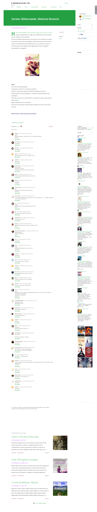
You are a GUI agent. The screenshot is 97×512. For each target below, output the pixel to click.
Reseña (16, 100)
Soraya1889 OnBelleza (19, 300)
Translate (88, 129)
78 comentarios (20, 452)
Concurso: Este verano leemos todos (24, 437)
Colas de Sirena (81, 303)
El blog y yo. (19, 6)
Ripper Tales (80, 293)
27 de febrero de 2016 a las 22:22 (24, 245)
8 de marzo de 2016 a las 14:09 (24, 369)
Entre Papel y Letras (82, 271)
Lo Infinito (17, 253)
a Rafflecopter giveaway (17, 122)
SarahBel (16, 159)
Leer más (47, 452)
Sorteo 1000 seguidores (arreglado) (24, 459)
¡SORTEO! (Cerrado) (82, 157)
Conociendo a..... (44, 6)
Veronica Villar (17, 196)
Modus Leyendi (18, 375)
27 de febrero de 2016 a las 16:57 (27, 196)
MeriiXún (16, 133)
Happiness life (17, 307)
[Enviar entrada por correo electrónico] (21, 126)
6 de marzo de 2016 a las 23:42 (29, 347)
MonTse (16, 180)
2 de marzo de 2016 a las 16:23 (30, 300)
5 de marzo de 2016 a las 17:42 (24, 325)
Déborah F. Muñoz (18, 313)
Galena (16, 174)
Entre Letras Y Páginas (83, 287)
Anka (16, 239)
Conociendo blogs (34, 6)
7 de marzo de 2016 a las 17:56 (22, 354)
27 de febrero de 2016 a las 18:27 (28, 217)
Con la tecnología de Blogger (40, 503)
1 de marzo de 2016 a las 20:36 (25, 283)
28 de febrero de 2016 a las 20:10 (27, 271)
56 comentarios (20, 475)
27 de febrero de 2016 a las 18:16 (23, 211)
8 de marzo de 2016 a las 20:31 (28, 375)
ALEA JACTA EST (81, 167)
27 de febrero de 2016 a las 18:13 (23, 203)
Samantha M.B (18, 217)
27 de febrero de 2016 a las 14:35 (24, 174)
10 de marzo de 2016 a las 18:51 (25, 386)
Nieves (16, 325)
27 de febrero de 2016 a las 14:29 (27, 165)
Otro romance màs (82, 138)
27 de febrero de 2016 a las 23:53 (26, 253)
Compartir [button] (61, 32)
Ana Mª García (17, 141)
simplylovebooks (18, 381)
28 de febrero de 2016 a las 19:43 (25, 265)
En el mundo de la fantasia (83, 196)
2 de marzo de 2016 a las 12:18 (24, 289)
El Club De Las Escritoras (83, 152)
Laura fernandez (18, 187)
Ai (15, 354)
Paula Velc (17, 360)
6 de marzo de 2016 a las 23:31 (30, 341)
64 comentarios (20, 498)
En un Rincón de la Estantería (84, 211)
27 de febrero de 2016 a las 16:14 (28, 187)
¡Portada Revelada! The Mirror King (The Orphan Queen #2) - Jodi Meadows (84, 277)
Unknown (16, 265)
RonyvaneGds (17, 165)
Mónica (16, 277)
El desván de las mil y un (20, 3)
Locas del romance (18, 347)
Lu (15, 203)
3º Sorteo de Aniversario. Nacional (24, 482)
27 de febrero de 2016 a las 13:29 (24, 153)
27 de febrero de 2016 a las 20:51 (32, 230)
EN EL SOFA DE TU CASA (83, 308)
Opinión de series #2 (82, 314)
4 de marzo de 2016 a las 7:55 (28, 313)
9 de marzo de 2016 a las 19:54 (28, 381)
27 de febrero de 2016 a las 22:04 (24, 239)
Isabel (16, 153)
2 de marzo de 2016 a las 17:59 (27, 307)
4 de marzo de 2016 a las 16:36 (25, 319)
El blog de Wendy (81, 180)
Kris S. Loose (17, 271)
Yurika (16, 369)
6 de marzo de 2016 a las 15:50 (28, 332)
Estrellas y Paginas (82, 255)
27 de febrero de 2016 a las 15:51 (25, 180)
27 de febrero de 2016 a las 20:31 (25, 223)
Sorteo (60, 38)
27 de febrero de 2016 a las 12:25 (25, 133)
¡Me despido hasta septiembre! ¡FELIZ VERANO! (84, 262)
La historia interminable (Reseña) (85, 217)
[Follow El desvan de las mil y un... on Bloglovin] (82, 38)
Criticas (26, 6)
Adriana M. (17, 147)
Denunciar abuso (81, 31)
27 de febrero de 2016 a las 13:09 (26, 147)
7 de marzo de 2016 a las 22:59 (26, 360)
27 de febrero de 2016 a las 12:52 (27, 141)
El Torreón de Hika (82, 241)
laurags (16, 223)
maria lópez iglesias (19, 341)
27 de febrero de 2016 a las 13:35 (25, 159)
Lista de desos (54, 6)
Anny (16, 289)
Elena (16, 245)
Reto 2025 (80, 173)
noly (16, 259)
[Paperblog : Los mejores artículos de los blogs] (80, 35)
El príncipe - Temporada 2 (83, 246)
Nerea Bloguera (18, 332)
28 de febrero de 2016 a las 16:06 (23, 259)
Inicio (12, 6)
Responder (17, 139)
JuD (15, 211)
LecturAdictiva (81, 226)
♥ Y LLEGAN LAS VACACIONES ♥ (84, 143)
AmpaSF (16, 283)
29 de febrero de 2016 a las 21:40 (25, 277)
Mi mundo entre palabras (20, 230)
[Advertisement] (30, 418)
